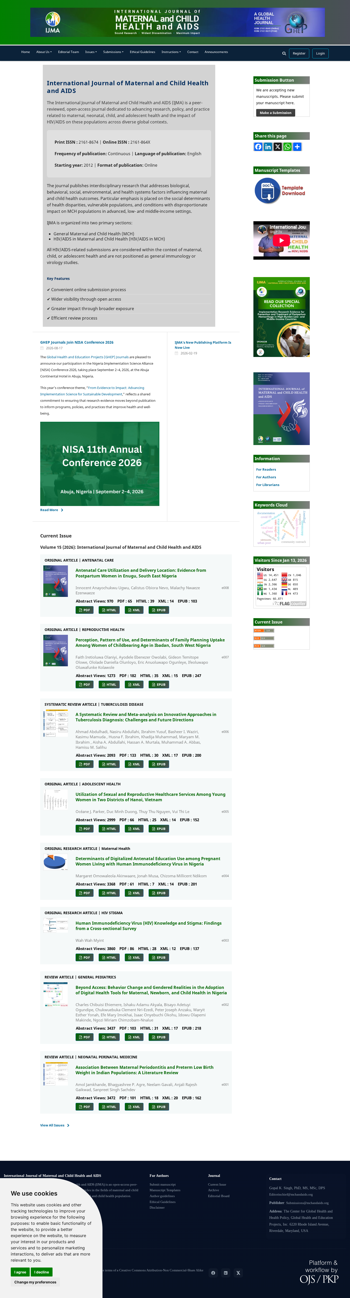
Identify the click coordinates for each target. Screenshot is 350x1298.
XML (136, 610)
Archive (213, 1190)
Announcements (216, 52)
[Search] (284, 53)
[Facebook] (213, 1273)
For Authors (266, 477)
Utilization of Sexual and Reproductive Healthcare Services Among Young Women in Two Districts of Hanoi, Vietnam (150, 797)
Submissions (112, 52)
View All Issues (52, 1125)
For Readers (266, 469)
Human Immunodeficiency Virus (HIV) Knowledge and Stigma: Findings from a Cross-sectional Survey (149, 925)
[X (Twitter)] (238, 1273)
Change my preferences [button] (35, 1282)
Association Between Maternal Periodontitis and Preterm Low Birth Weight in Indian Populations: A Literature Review (145, 1069)
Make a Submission (276, 112)
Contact (192, 52)
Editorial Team (68, 52)
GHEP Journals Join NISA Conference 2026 (77, 342)
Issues (90, 52)
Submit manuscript (163, 1184)
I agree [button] (20, 1272)
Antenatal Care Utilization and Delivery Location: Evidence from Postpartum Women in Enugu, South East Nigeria (141, 572)
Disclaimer (157, 1207)
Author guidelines (162, 1196)
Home (25, 52)
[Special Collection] (281, 316)
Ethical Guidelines (142, 52)
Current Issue (217, 1184)
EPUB (161, 610)
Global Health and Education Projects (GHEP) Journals (88, 357)
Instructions (170, 52)
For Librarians (267, 484)
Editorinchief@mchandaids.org (291, 1194)
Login (320, 53)
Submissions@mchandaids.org (307, 1203)
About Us (42, 52)
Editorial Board (219, 1196)
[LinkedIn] (225, 1273)
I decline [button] (41, 1272)
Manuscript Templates (165, 1190)
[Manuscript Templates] (281, 190)
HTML (111, 610)
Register (299, 53)
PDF (86, 610)
